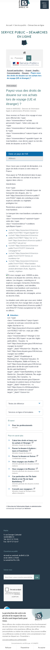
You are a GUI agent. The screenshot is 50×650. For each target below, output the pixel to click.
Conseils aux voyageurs (22, 489)
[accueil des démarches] (24, 52)
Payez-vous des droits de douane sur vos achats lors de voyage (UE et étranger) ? (24, 75)
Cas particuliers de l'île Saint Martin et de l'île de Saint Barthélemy (24, 479)
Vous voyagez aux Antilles (23, 462)
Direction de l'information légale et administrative (24, 506)
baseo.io (28, 508)
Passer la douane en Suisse (24, 456)
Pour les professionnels (22, 425)
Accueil (9, 25)
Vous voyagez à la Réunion (23, 469)
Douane (25, 73)
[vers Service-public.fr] (26, 64)
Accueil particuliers (15, 70)
